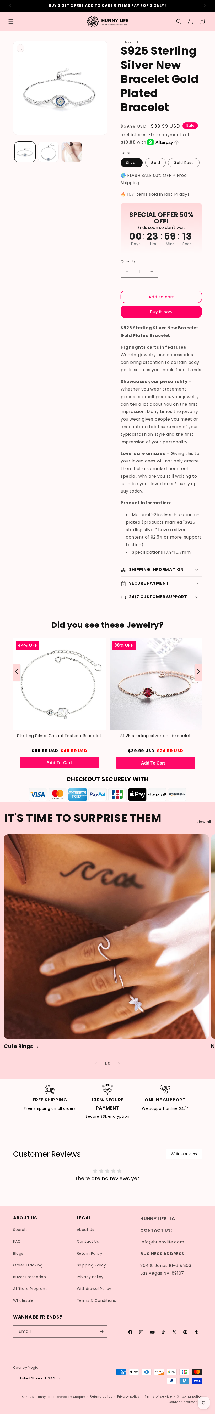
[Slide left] (96, 1064)
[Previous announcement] (10, 6)
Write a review (184, 1154)
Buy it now (161, 311)
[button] (11, 21)
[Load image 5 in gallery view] (71, 152)
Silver (131, 162)
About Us (85, 1229)
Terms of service (158, 1396)
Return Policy (90, 1253)
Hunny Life (44, 1397)
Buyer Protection (29, 1277)
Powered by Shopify (69, 1397)
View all (203, 821)
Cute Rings (18, 1046)
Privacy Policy (90, 1277)
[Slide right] (119, 1064)
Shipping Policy (91, 1265)
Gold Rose (184, 162)
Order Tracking (27, 1265)
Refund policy (101, 1396)
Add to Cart (59, 763)
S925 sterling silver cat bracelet (155, 736)
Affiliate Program (30, 1288)
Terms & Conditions (96, 1300)
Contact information (185, 1402)
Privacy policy (128, 1396)
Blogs (18, 1253)
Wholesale (23, 1300)
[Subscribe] (101, 1331)
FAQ (17, 1241)
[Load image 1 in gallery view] (24, 152)
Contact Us (88, 1241)
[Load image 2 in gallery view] (48, 152)
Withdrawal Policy (94, 1288)
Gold (155, 162)
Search (20, 1229)
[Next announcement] (205, 6)
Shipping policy (189, 1396)
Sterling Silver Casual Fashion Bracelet (59, 736)
